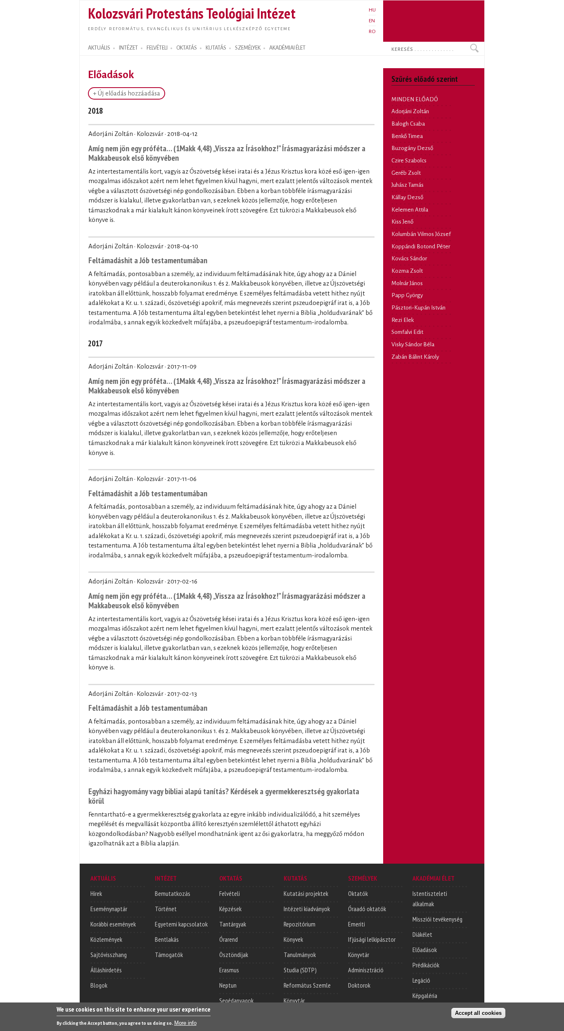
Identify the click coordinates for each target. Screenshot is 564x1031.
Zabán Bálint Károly (415, 357)
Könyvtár (294, 1000)
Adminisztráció (366, 970)
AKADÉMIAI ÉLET (287, 48)
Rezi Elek (402, 320)
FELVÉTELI (157, 48)
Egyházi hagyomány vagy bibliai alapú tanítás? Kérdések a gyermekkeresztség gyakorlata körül (223, 796)
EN (372, 21)
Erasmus (229, 970)
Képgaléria (424, 995)
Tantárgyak (232, 924)
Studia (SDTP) (300, 970)
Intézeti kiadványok (307, 909)
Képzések (230, 909)
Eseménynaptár (108, 909)
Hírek (96, 893)
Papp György (407, 295)
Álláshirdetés (106, 970)
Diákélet (422, 934)
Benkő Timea (407, 136)
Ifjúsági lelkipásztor (372, 939)
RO (372, 31)
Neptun (228, 985)
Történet (166, 909)
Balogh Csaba (408, 124)
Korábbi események (113, 924)
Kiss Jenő (402, 222)
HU (372, 10)
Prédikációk (425, 965)
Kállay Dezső (407, 197)
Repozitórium (299, 924)
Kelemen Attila (409, 210)
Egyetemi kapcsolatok (181, 924)
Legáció (421, 980)
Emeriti (356, 924)
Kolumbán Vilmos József (421, 234)
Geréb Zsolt (406, 173)
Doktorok (359, 985)
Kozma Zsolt (407, 271)
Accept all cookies (478, 1013)
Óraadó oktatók (367, 909)
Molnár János (407, 283)
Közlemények (106, 939)
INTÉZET (128, 48)
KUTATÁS (216, 48)
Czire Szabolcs (409, 160)
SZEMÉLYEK (248, 48)
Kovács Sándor (409, 258)
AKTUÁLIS (99, 48)
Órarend (228, 939)
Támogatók (169, 954)
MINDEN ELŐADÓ (414, 99)
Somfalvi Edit (407, 332)
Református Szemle (307, 985)
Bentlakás (167, 939)
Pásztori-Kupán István (418, 308)
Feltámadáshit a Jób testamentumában (147, 260)
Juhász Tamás (407, 185)
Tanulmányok (300, 954)
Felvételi (229, 893)
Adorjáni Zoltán (410, 111)
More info (185, 1023)
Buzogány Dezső (412, 148)
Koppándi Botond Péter (420, 246)
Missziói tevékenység (437, 919)
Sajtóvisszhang (108, 954)
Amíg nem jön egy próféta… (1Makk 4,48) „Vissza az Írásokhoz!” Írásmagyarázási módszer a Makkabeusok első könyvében (226, 153)
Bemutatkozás (172, 893)
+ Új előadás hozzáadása (126, 93)
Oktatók (358, 893)
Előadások (424, 949)
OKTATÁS (186, 48)
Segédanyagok (236, 1000)
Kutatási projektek (306, 893)
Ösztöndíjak (233, 954)
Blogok (98, 985)
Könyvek (293, 939)
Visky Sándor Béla (412, 344)
